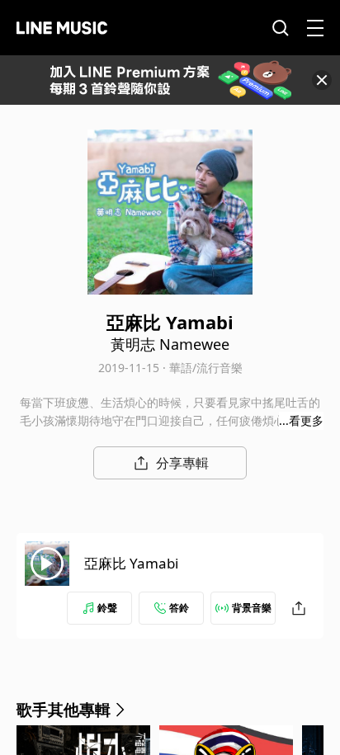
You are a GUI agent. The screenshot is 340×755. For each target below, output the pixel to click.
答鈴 (179, 608)
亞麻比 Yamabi (131, 563)
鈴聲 (107, 608)
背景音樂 (252, 608)
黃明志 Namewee (170, 344)
